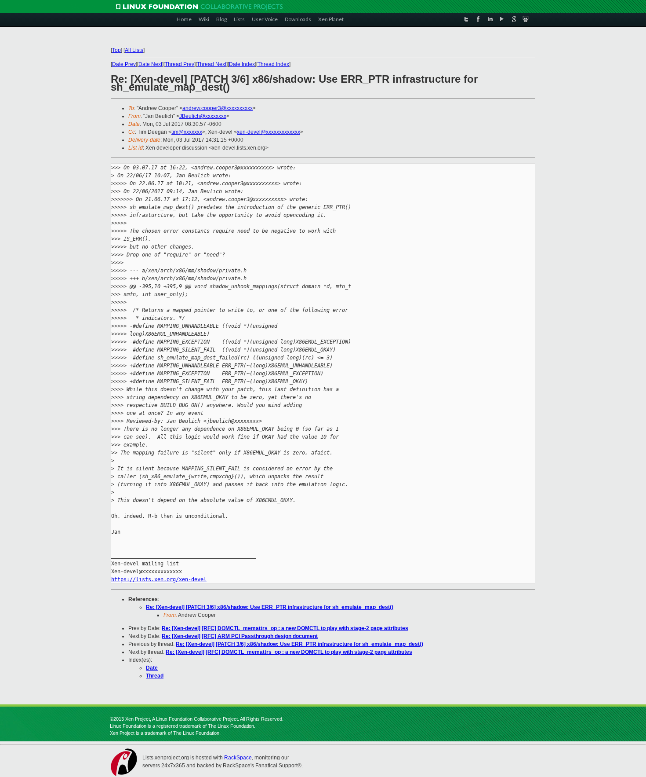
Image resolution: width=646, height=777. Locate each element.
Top (116, 50)
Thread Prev (179, 64)
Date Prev (124, 64)
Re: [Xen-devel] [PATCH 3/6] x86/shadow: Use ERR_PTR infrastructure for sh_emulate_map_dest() (269, 607)
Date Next (150, 64)
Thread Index (273, 64)
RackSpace (238, 758)
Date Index (242, 64)
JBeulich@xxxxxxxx (202, 116)
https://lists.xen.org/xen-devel (159, 579)
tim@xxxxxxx (186, 132)
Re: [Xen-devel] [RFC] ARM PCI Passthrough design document (240, 636)
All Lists (134, 50)
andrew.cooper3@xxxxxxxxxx (217, 108)
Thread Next (211, 64)
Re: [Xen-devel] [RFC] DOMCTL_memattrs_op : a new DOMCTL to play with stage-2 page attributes (285, 628)
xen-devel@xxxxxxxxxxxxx (268, 132)
